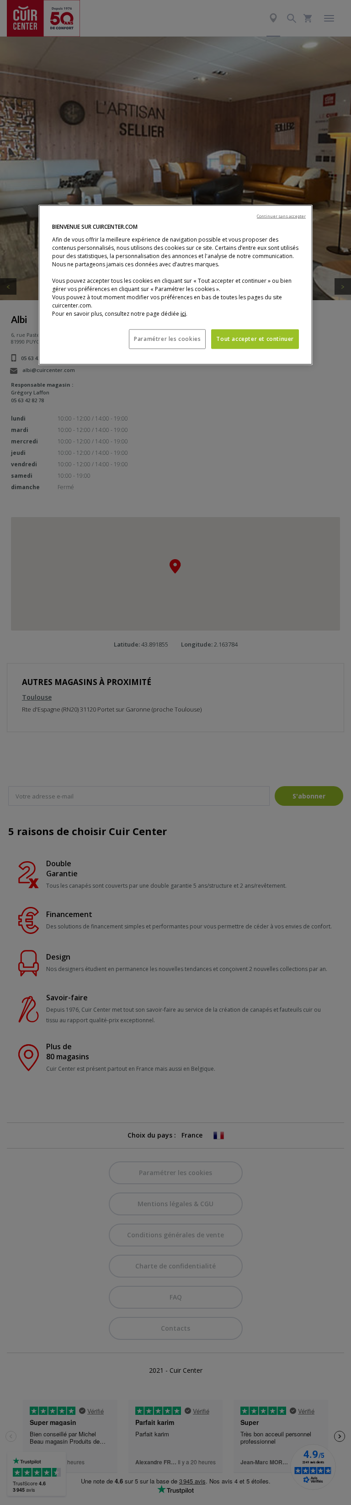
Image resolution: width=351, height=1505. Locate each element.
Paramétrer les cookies (167, 339)
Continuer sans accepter (281, 216)
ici (183, 314)
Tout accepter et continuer (255, 339)
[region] (175, 285)
